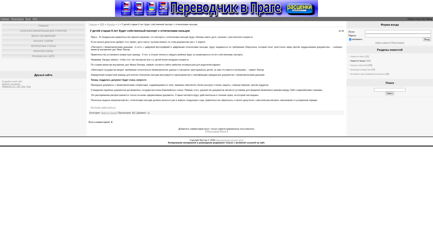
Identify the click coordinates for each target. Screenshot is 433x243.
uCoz (241, 140)
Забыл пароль (382, 42)
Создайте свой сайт (12, 81)
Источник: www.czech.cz (103, 107)
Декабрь (111, 24)
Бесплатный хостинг (227, 140)
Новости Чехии (108, 113)
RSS (35, 19)
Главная (5, 19)
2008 (101, 24)
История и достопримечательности (367, 74)
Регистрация (17, 19)
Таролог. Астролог (11, 84)
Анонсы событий (358, 65)
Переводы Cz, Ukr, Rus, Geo (16, 86)
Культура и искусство (360, 70)
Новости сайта (357, 56)
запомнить (357, 39)
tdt (148, 113)
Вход (28, 19)
